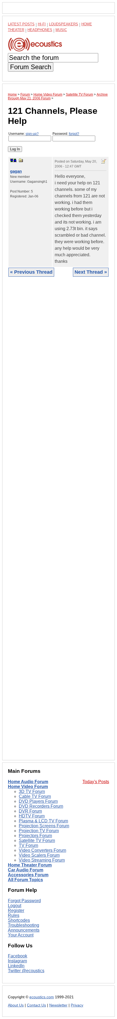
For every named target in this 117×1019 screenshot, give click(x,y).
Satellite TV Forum (37, 840)
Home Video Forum (28, 786)
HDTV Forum (32, 816)
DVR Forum (30, 811)
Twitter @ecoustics (26, 970)
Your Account (20, 935)
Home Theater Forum (30, 865)
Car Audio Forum (25, 870)
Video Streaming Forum (42, 860)
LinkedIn (16, 965)
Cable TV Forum (35, 796)
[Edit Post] (103, 161)
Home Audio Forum (28, 781)
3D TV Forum (32, 791)
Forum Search (30, 67)
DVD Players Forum (38, 801)
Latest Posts (21, 24)
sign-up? (32, 134)
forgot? (74, 134)
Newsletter (58, 1005)
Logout (14, 905)
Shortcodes (19, 920)
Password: (66, 134)
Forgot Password (24, 900)
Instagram (17, 961)
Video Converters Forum (42, 850)
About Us (16, 1005)
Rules (13, 915)
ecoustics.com (41, 997)
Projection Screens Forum (44, 825)
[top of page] (11, 160)
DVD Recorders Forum (41, 806)
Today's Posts (95, 781)
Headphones (39, 30)
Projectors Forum (35, 835)
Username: (23, 134)
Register (16, 910)
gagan (16, 171)
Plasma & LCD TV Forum (43, 821)
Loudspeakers (63, 24)
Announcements (23, 930)
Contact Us (36, 1005)
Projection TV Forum (39, 830)
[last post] (15, 160)
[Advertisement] (58, 523)
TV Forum (28, 845)
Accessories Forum (28, 874)
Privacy (77, 1005)
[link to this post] (21, 160)
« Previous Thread (31, 272)
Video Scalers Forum (39, 855)
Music (61, 30)
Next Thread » (91, 272)
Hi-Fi (42, 24)
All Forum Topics (25, 879)
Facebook (17, 956)
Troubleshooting (23, 925)
